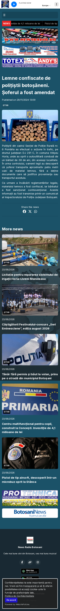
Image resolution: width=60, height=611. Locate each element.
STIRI (5, 105)
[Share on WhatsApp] (35, 212)
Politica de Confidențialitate (19, 596)
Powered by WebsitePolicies (17, 604)
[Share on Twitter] (30, 212)
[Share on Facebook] (24, 212)
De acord (11, 600)
